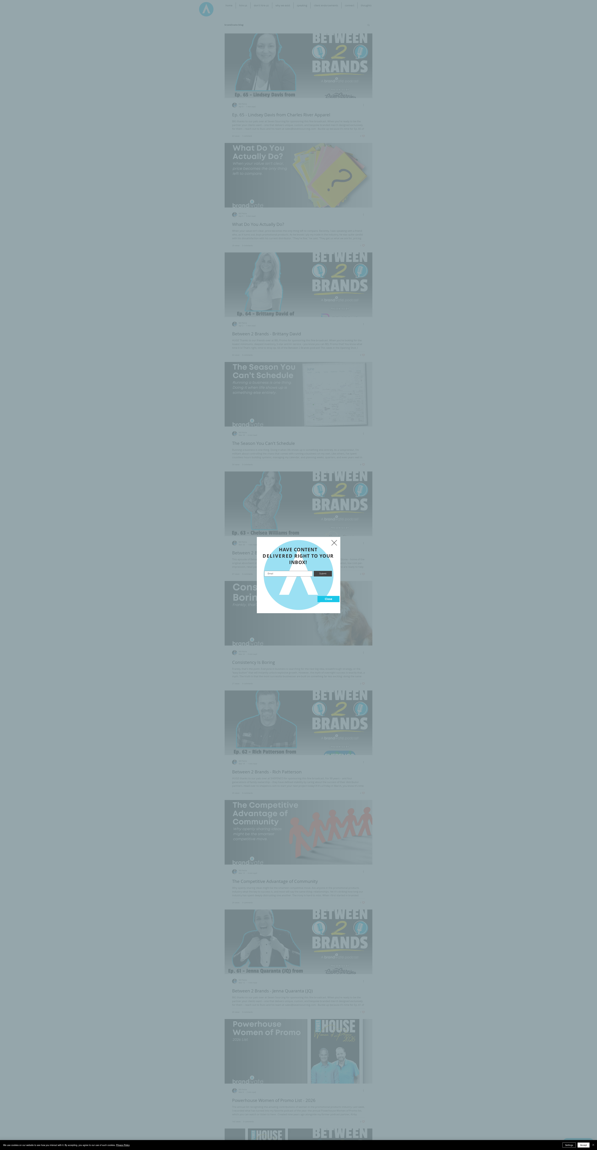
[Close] (593, 1145)
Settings (569, 1145)
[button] (328, 599)
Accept (583, 1145)
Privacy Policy (123, 1145)
